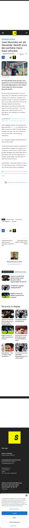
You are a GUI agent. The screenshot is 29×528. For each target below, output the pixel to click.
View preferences (14, 522)
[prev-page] (3, 301)
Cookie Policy (13, 525)
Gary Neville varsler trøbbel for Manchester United (21, 242)
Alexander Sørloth (10, 219)
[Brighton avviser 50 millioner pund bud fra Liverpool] (6, 295)
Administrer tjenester (14, 508)
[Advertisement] (14, 15)
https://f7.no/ (7, 57)
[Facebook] (3, 57)
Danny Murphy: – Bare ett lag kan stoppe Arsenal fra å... (7, 354)
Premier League (9, 36)
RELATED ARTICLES (8, 272)
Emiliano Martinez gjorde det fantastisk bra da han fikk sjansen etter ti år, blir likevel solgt (14, 173)
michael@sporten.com (8, 463)
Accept (14, 513)
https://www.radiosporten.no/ (10, 57)
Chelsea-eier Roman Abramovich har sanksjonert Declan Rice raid (8, 243)
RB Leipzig (14, 221)
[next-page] (5, 301)
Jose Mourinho (19, 219)
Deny (14, 517)
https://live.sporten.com (14, 57)
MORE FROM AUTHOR (20, 272)
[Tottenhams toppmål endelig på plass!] (6, 287)
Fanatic (14, 127)
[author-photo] (14, 259)
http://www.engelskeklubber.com (14, 264)
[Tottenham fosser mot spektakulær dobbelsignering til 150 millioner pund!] (21, 347)
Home (3, 36)
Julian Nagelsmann (6, 221)
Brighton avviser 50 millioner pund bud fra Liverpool (17, 295)
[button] (26, 495)
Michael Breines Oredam (8, 53)
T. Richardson (4, 489)
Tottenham (12, 39)
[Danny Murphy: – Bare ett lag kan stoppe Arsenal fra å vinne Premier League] (8, 347)
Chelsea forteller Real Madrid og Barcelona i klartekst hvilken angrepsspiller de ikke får (12, 485)
